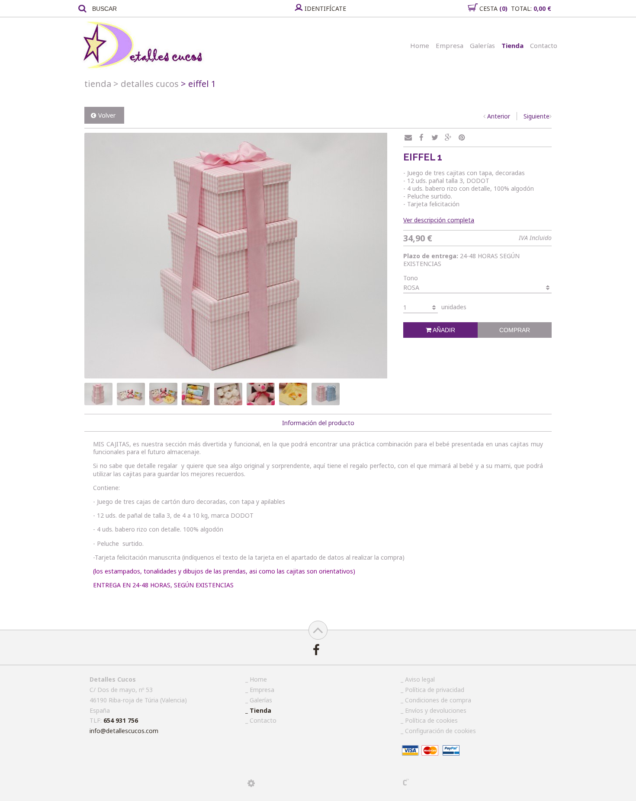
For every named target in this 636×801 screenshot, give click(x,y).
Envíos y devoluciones (435, 710)
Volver (107, 115)
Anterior (498, 116)
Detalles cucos (146, 84)
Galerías (482, 45)
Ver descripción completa (438, 220)
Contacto (543, 45)
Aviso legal (420, 679)
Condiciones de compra (438, 700)
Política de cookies (431, 720)
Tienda (512, 45)
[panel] (251, 783)
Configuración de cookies (440, 731)
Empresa (449, 45)
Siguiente (536, 116)
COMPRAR (514, 330)
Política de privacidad (434, 690)
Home (419, 45)
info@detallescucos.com (124, 731)
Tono (410, 278)
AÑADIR (443, 330)
